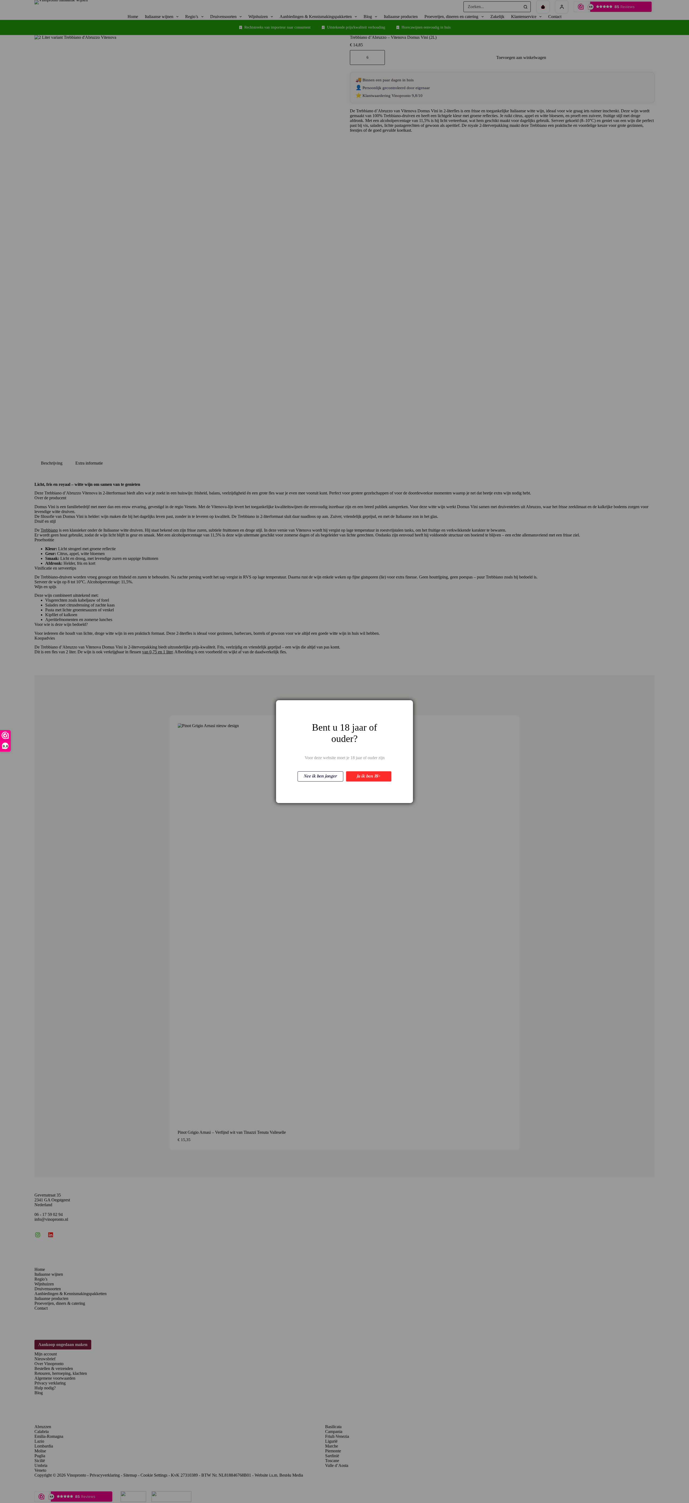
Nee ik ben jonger (320, 776)
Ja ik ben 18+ (369, 776)
